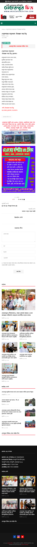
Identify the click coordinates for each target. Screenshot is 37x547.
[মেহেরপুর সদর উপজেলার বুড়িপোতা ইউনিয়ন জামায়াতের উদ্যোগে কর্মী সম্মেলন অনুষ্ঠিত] (9, 326)
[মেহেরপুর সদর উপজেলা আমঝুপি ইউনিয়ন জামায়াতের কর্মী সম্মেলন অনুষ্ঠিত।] (9, 368)
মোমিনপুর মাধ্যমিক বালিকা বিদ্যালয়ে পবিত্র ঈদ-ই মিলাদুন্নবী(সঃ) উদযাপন (26, 335)
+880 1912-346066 (12, 467)
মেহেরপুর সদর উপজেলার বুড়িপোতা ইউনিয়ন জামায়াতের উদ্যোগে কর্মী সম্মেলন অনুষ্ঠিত (9, 335)
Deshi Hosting (25, 544)
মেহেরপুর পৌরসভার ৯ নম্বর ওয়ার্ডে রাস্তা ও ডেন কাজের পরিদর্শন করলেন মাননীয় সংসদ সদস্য (17, 314)
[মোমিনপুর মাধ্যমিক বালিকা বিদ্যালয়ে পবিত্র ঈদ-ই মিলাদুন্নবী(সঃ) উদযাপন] (27, 326)
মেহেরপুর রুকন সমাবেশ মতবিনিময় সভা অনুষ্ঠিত (26, 355)
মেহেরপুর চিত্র (9, 543)
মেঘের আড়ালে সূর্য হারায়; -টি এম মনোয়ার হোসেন (10, 401)
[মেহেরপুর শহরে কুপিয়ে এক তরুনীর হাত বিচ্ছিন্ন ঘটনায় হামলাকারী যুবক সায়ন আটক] (9, 347)
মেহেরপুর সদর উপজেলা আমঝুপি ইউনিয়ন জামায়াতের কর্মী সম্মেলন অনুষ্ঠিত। (9, 377)
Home (3, 29)
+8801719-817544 (12, 464)
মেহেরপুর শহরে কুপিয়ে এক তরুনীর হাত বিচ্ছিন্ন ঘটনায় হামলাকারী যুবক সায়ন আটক (9, 356)
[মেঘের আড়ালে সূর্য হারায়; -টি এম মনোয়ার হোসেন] (30, 402)
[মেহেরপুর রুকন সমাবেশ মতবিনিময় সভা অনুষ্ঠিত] (27, 347)
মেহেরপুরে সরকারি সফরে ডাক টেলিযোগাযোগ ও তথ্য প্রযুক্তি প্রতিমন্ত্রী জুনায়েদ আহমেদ (11, 423)
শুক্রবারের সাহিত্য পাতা (7, 116)
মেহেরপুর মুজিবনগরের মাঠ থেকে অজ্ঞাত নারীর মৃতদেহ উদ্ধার (17, 392)
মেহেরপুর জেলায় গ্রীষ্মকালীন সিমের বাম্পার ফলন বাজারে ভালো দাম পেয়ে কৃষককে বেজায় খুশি (11, 412)
